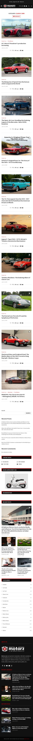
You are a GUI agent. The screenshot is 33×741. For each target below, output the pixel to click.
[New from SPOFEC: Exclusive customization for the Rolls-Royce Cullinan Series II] (24, 562)
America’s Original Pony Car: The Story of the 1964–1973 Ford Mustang (15, 161)
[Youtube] (24, 6)
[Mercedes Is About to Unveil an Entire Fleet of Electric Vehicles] (6, 711)
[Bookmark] (31, 6)
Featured (17, 597)
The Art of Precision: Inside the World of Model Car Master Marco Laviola (9, 571)
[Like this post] (10, 50)
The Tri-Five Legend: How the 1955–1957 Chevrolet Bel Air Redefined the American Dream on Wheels (16, 201)
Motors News (17, 620)
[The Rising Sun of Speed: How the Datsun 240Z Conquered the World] (16, 67)
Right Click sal (26, 738)
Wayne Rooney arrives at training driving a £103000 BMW (21, 718)
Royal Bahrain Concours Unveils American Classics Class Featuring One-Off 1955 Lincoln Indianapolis (14, 433)
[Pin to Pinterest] (15, 50)
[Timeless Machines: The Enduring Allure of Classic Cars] (16, 262)
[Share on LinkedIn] (17, 50)
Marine (17, 607)
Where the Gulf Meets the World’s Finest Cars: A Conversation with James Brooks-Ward (8, 550)
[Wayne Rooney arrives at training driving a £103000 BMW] (6, 720)
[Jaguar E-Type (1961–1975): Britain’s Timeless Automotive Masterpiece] (16, 224)
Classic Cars (17, 594)
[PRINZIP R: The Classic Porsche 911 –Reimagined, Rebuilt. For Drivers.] (16, 380)
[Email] (26, 6)
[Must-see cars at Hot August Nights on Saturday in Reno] (6, 729)
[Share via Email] (22, 50)
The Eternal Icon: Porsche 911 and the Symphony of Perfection (14, 317)
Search (3, 410)
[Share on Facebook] (12, 50)
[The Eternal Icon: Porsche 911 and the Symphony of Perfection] (16, 301)
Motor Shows (17, 614)
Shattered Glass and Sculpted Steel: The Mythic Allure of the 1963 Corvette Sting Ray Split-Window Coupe (15, 356)
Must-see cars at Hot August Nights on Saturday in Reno (20, 727)
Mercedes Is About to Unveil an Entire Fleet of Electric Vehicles (21, 709)
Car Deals (17, 587)
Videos (17, 630)
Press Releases (17, 624)
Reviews (17, 627)
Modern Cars (17, 610)
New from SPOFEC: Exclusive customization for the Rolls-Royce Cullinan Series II (24, 571)
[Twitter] (20, 6)
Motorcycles (17, 617)
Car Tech (17, 591)
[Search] (29, 6)
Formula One (17, 601)
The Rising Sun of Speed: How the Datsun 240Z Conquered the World (15, 83)
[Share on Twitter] (13, 50)
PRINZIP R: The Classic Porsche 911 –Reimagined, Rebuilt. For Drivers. (13, 395)
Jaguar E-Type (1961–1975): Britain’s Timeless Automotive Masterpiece (14, 240)
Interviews (17, 604)
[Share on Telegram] (20, 50)
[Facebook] (19, 6)
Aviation (17, 584)
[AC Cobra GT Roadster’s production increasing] (16, 28)
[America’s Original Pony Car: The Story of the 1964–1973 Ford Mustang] (16, 145)
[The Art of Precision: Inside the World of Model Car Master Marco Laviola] (9, 562)
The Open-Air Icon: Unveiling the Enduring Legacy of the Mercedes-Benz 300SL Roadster (16, 122)
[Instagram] (22, 6)
